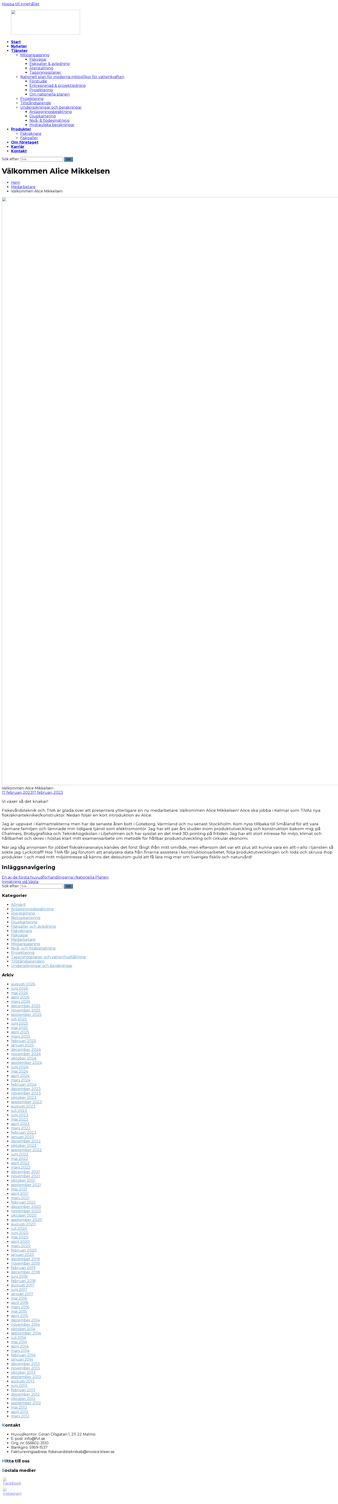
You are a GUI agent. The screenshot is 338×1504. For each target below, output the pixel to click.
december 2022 (26, 1141)
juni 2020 (20, 1233)
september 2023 (26, 1102)
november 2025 (25, 1010)
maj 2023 (19, 1119)
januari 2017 (22, 1294)
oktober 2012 (23, 1399)
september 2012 (26, 1403)
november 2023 (26, 1093)
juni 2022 (19, 1154)
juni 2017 (19, 1289)
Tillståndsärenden (27, 961)
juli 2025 (19, 1019)
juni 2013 (19, 1385)
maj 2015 (19, 1311)
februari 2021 (23, 1202)
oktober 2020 (24, 1215)
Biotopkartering (25, 918)
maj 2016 (19, 1298)
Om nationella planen (49, 94)
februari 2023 (23, 1132)
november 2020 (26, 1211)
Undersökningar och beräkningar (51, 107)
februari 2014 (23, 1355)
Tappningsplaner (45, 72)
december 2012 (25, 1394)
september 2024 (26, 1062)
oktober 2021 (23, 1180)
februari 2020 (24, 1250)
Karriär (17, 146)
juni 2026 (19, 988)
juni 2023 (19, 1115)
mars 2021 (20, 1198)
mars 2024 (20, 1080)
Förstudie (38, 81)
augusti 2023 (23, 1106)
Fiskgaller (29, 138)
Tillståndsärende (35, 103)
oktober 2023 (23, 1097)
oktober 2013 (23, 1372)
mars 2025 (20, 1036)
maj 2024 (19, 1071)
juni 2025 (19, 1023)
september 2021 (26, 1185)
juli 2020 (19, 1228)
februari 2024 (23, 1084)
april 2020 (20, 1241)
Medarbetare (23, 187)
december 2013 (25, 1364)
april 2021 (20, 1193)
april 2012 (20, 1412)
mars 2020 (21, 1246)
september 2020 (26, 1220)
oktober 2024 (23, 1058)
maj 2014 (19, 1342)
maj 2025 (19, 1028)
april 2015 (19, 1316)
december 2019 (25, 1259)
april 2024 (20, 1076)
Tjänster (19, 50)
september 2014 (26, 1333)
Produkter (21, 129)
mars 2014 (20, 1351)
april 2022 (20, 1163)
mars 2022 (20, 1167)
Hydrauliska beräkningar (51, 125)
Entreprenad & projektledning (57, 85)
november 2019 (25, 1263)
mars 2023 (20, 1128)
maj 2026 (19, 993)
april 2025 (20, 1032)
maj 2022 (19, 1158)
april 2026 (20, 997)
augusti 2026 (23, 984)
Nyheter (19, 46)
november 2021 (25, 1176)
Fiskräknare (30, 133)
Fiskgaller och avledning (33, 926)
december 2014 (25, 1320)
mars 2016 (20, 1307)
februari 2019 (23, 1268)
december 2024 (26, 1049)
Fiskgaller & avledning (49, 64)
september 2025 (26, 1014)
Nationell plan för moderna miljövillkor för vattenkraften (72, 77)
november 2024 (26, 1054)
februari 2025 (23, 1041)
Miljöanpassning (34, 55)
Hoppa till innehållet (21, 4)
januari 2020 (22, 1254)
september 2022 (26, 1150)
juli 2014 (18, 1337)
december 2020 (26, 1206)
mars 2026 (20, 1001)
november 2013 (25, 1368)
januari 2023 (22, 1137)
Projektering (41, 90)
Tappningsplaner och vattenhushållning (48, 957)
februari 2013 (23, 1390)
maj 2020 (19, 1237)
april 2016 (19, 1302)
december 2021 (25, 1172)
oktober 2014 (23, 1329)
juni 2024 (19, 1067)
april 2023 (20, 1124)
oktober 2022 (23, 1145)
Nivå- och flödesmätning (33, 948)
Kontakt (19, 151)
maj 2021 (19, 1189)
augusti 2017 (22, 1285)
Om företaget (24, 142)
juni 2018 (19, 1276)
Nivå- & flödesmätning (49, 120)
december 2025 (25, 1006)
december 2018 (25, 1272)
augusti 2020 (23, 1224)
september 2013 (26, 1377)
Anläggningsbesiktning (50, 112)
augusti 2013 (22, 1381)
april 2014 (20, 1346)
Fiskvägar (38, 59)
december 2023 (26, 1089)
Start (16, 42)
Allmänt (18, 904)
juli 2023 (19, 1110)
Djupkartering (42, 116)
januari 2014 (22, 1359)
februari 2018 (23, 1281)
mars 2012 (20, 1416)
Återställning (41, 68)
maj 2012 (19, 1407)
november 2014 (25, 1324)
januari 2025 (22, 1045)
